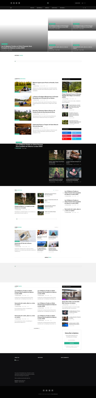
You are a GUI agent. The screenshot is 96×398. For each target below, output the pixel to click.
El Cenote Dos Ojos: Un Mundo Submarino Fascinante (50, 206)
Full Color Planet (51, 28)
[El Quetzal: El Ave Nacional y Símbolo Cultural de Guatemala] (53, 244)
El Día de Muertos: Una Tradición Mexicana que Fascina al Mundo (56, 180)
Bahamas (62, 7)
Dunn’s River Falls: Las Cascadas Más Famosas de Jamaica (70, 302)
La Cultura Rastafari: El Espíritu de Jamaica (73, 162)
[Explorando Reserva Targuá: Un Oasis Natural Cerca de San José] (23, 129)
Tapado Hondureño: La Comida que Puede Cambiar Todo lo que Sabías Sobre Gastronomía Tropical (74, 107)
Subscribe (77, 3)
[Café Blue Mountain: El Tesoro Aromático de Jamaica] (65, 312)
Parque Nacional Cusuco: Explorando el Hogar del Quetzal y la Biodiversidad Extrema (75, 121)
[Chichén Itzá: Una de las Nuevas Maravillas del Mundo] (41, 195)
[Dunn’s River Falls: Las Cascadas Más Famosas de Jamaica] (71, 294)
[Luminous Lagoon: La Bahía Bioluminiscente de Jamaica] (65, 324)
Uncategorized (19, 142)
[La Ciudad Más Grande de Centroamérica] (53, 233)
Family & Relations (67, 286)
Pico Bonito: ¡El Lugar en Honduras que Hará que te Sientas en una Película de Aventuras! (74, 114)
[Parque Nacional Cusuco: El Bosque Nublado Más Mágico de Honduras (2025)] (71, 87)
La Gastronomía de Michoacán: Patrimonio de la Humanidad (72, 180)
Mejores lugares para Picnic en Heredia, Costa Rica (45, 83)
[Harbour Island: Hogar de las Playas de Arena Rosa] (56, 155)
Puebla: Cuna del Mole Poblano (50, 211)
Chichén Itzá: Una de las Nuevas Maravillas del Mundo (50, 194)
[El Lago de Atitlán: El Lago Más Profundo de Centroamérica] (42, 244)
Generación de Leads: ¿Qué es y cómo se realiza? (58, 47)
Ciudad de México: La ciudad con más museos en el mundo (24, 207)
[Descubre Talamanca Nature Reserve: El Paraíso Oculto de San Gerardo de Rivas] (23, 115)
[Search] (85, 8)
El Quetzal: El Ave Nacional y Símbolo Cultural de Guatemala (53, 249)
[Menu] (11, 8)
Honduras (56, 190)
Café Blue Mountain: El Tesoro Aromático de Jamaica (74, 312)
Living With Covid (66, 79)
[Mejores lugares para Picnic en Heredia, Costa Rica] (23, 87)
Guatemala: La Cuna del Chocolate (42, 237)
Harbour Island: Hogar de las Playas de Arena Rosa (56, 162)
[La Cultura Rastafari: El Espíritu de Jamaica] (73, 155)
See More (56, 227)
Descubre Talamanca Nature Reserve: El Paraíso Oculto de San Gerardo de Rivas (44, 111)
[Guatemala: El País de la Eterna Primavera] (25, 236)
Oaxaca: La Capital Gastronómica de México (51, 200)
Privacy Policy (71, 347)
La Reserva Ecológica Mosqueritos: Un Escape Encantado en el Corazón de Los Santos (45, 97)
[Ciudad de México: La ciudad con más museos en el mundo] (25, 199)
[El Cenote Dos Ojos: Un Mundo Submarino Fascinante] (41, 207)
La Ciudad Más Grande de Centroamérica (53, 237)
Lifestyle (18, 190)
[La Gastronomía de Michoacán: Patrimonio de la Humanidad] (73, 172)
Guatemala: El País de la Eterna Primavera (23, 244)
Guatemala (39, 7)
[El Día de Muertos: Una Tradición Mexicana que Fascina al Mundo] (56, 172)
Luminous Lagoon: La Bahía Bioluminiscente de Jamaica (74, 324)
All (53, 190)
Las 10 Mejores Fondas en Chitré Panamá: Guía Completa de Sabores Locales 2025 (16, 47)
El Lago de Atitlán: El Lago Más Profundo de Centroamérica (41, 249)
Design (18, 227)
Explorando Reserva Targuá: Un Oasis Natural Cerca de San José (45, 125)
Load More (36, 328)
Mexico (32, 7)
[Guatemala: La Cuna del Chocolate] (42, 233)
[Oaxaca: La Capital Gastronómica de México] (41, 201)
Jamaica (47, 7)
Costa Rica (54, 7)
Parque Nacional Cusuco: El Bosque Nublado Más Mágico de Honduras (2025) (71, 95)
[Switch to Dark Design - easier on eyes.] (83, 7)
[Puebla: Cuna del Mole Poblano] (41, 213)
